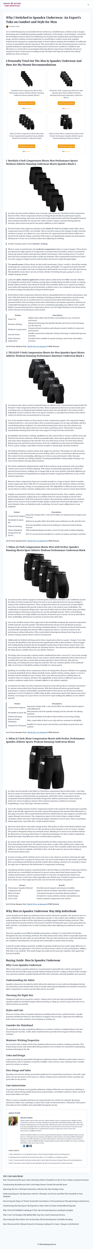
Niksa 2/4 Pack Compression (24, 547)
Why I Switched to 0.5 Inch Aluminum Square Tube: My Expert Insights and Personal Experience (40, 1154)
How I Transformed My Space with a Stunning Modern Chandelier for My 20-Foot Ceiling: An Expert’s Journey (46, 1180)
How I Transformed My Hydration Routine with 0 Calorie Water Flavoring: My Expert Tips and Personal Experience (46, 1160)
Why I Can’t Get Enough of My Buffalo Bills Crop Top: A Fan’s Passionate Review (34, 1215)
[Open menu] (88, 4)
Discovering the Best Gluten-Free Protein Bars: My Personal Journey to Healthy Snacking (38, 1219)
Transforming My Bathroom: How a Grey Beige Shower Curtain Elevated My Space (35, 1185)
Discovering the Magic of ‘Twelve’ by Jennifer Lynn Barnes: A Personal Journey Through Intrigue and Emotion (46, 1201)
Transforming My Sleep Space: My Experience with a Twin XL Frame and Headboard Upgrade (39, 1206)
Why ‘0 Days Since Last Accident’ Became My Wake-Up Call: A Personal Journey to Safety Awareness (41, 1163)
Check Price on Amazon (26, 103)
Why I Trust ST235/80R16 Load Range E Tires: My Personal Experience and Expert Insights (38, 1210)
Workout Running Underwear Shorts (54, 741)
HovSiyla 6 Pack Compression (24, 160)
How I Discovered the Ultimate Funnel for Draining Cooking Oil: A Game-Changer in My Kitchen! (41, 1224)
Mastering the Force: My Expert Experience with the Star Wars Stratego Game (33, 1189)
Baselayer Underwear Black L (68, 355)
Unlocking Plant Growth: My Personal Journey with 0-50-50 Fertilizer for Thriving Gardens (38, 1157)
